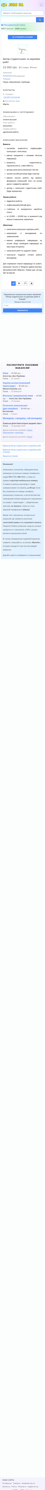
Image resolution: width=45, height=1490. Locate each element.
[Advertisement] (22, 338)
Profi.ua (14, 1486)
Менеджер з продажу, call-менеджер (22, 418)
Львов (34, 67)
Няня (5, 373)
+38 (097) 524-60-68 (11, 97)
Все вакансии (19, 76)
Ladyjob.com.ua (33, 1486)
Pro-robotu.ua (6, 1483)
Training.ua (16, 1483)
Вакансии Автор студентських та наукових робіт (22, 446)
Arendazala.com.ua (28, 1483)
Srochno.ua (6, 1486)
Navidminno (8, 76)
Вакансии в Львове (10, 456)
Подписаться (22, 310)
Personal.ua (22, 1486)
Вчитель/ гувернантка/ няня (18, 395)
